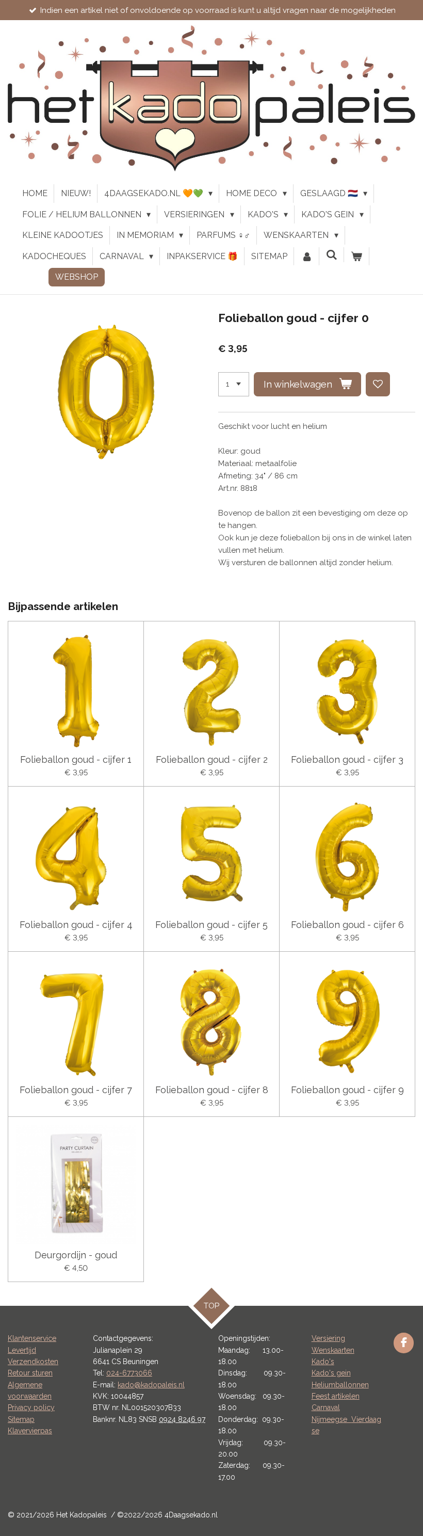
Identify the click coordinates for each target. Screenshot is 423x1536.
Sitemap (21, 1419)
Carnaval (326, 1407)
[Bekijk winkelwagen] (356, 256)
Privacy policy (31, 1407)
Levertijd (22, 1350)
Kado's (323, 1361)
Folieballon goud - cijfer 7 (76, 1089)
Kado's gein (331, 1373)
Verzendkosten (33, 1361)
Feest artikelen (336, 1396)
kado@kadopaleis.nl (151, 1385)
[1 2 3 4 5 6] (233, 384)
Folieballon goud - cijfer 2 (212, 759)
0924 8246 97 (182, 1419)
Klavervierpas (30, 1431)
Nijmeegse (331, 1419)
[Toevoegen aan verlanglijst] (378, 384)
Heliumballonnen (340, 1385)
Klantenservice (32, 1338)
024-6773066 (129, 1373)
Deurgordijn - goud (76, 1255)
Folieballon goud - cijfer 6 (347, 924)
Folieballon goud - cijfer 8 (211, 1089)
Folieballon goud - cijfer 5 (211, 924)
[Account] (306, 256)
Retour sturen (30, 1373)
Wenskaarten (333, 1350)
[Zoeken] (331, 254)
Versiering (328, 1338)
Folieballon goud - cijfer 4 (76, 924)
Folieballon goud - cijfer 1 (76, 759)
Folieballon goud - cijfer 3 (347, 759)
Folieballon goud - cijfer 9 (347, 1089)
